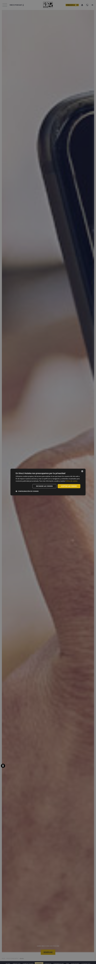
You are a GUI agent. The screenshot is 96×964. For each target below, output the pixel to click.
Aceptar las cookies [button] (69, 486)
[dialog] (48, 482)
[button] (27, 491)
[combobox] (82, 471)
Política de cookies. (71, 481)
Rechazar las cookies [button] (44, 486)
